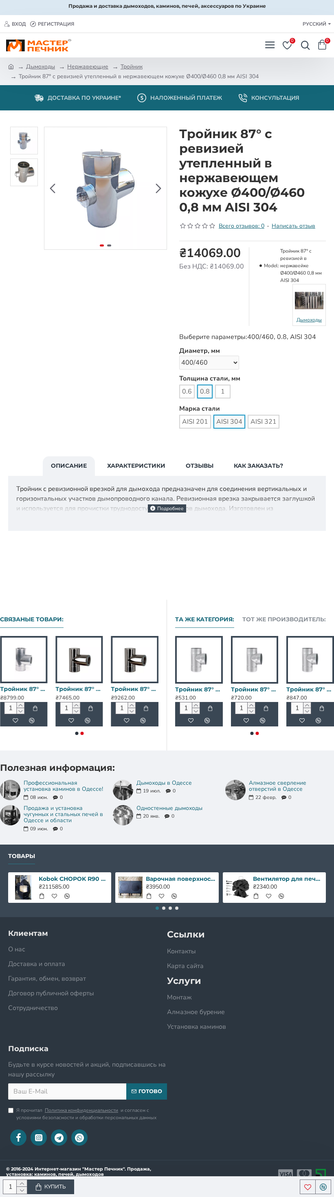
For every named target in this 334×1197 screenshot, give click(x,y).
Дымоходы (40, 66)
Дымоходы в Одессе (164, 783)
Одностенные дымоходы (169, 808)
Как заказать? (258, 465)
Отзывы (199, 465)
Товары (21, 856)
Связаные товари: (32, 619)
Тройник (132, 66)
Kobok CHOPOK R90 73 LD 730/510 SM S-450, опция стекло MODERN (73, 878)
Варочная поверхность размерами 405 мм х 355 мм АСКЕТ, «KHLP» (180, 878)
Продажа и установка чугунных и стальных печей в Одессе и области (63, 814)
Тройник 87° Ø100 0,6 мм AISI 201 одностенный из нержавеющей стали (180, 689)
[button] (52, 188)
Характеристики (136, 465)
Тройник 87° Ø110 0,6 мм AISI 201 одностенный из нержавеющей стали (291, 689)
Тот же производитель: (284, 619)
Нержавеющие (87, 66)
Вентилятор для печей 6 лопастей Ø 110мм (288, 878)
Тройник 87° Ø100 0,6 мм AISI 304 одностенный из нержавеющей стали (236, 689)
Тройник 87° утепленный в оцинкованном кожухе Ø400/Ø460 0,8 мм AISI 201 (66, 689)
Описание (69, 465)
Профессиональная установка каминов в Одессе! (63, 786)
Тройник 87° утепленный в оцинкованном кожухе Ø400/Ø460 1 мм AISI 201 (122, 689)
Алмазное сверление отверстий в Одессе (277, 786)
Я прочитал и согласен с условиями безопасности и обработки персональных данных (86, 1114)
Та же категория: (204, 619)
